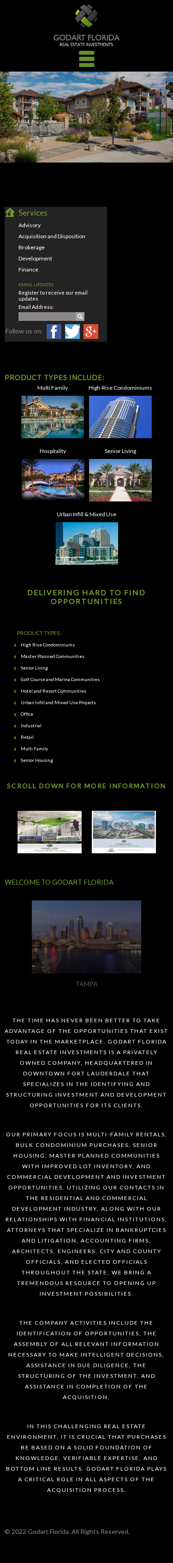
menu (86, 59)
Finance (28, 269)
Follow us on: (24, 331)
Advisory (29, 225)
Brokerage (31, 247)
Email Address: (36, 307)
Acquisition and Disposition (51, 236)
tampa (86, 984)
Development (35, 258)
